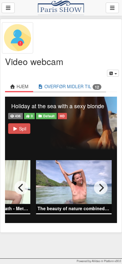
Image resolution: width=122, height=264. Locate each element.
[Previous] (21, 188)
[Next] (101, 188)
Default (48, 116)
